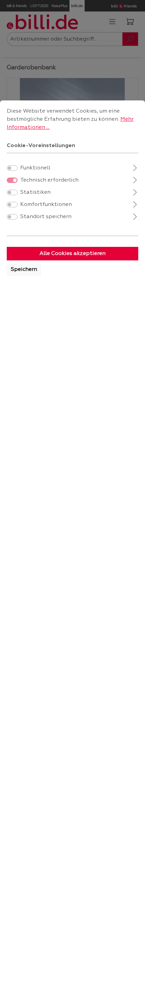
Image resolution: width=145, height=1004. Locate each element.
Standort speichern (45, 216)
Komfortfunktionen (46, 204)
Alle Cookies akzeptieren (72, 253)
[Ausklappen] (135, 167)
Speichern (24, 269)
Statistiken (35, 192)
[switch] (12, 168)
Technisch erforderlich (49, 180)
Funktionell (35, 168)
